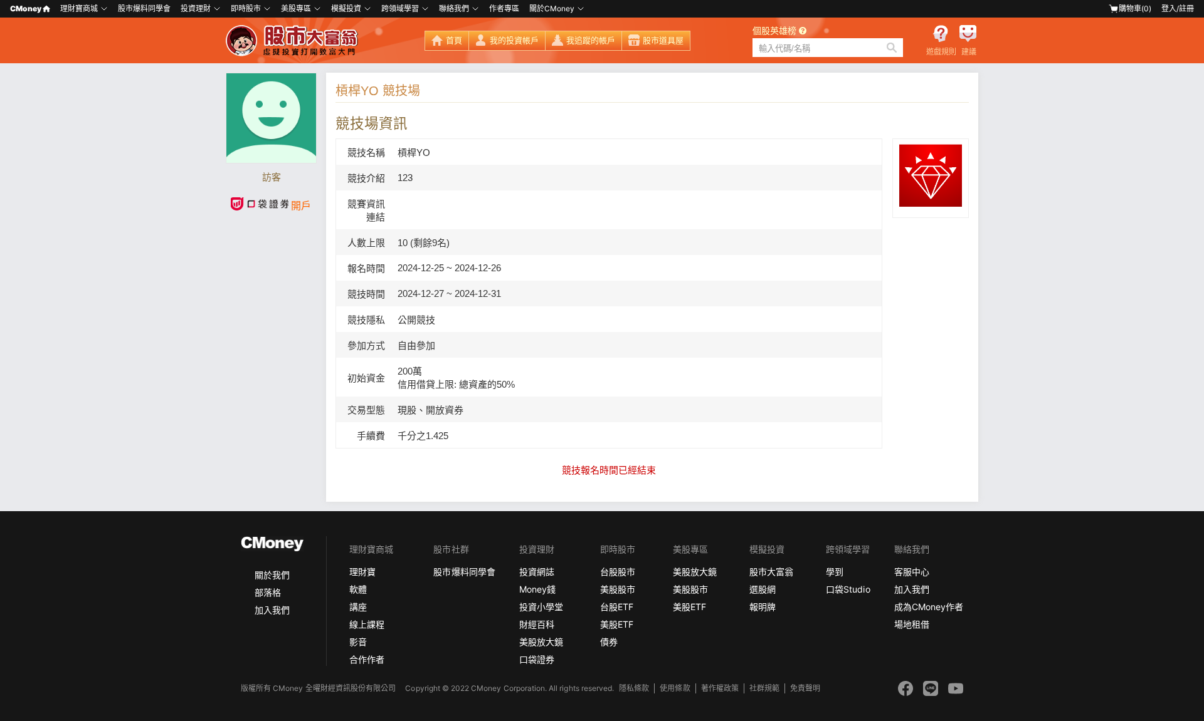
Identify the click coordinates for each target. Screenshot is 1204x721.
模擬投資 (346, 8)
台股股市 (617, 571)
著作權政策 (720, 688)
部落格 (268, 592)
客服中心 (911, 571)
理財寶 (362, 571)
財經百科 (536, 624)
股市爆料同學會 (144, 8)
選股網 (762, 589)
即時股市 (246, 8)
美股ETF (616, 624)
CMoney (25, 8)
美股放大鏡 (541, 641)
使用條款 (675, 688)
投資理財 (196, 8)
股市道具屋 (663, 40)
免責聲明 (805, 688)
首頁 (454, 40)
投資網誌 (536, 571)
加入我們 (272, 609)
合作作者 (366, 659)
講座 (358, 606)
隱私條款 (634, 688)
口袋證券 (536, 659)
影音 (358, 641)
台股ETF (616, 606)
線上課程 (366, 624)
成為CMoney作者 (928, 606)
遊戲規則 (941, 52)
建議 (968, 52)
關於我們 (272, 574)
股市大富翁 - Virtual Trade (293, 40)
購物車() (1135, 8)
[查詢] (891, 47)
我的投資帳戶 (514, 40)
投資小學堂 (541, 606)
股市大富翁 (771, 571)
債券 (609, 641)
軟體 (358, 589)
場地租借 (911, 624)
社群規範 (764, 688)
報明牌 (762, 606)
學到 (834, 571)
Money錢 (537, 589)
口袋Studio (848, 589)
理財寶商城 (79, 8)
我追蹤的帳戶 (590, 40)
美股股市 (617, 589)
